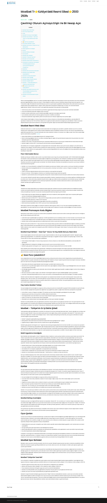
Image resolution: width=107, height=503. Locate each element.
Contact (93, 1)
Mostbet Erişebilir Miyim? (28, 81)
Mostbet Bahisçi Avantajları (29, 52)
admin (31, 19)
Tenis (24, 33)
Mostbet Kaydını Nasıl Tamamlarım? (31, 60)
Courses (85, 1)
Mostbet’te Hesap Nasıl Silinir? (29, 75)
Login (98, 1)
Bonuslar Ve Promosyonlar (28, 58)
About (89, 1)
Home (81, 1)
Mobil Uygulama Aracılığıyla (29, 48)
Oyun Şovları (25, 53)
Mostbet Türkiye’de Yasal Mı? (29, 57)
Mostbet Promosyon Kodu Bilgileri (30, 35)
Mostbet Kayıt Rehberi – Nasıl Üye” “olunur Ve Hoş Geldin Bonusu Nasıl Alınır (30, 38)
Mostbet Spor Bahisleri (28, 55)
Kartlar (24, 50)
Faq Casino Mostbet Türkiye (29, 43)
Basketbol (25, 69)
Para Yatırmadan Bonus (28, 31)
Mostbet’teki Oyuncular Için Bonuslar (31, 70)
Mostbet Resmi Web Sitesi (28, 30)
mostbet (38, 134)
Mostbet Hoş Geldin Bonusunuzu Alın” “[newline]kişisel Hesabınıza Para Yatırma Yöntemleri (31, 91)
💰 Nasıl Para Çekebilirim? (28, 42)
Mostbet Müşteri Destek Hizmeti (30, 79)
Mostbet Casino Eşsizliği (28, 77)
